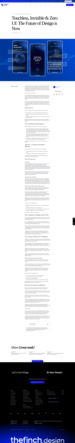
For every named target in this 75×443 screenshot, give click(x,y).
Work (45, 4)
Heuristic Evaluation (13, 400)
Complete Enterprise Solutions (51, 394)
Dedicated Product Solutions (51, 393)
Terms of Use (33, 429)
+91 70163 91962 (25, 423)
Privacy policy (27, 429)
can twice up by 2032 (32, 132)
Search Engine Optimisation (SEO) (28, 407)
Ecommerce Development (38, 401)
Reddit (42, 180)
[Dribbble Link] (53, 429)
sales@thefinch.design (14, 421)
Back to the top (61, 429)
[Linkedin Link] (59, 94)
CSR (62, 394)
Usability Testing (13, 397)
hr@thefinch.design (14, 423)
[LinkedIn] (47, 324)
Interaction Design (13, 401)
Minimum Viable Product (38, 393)
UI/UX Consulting (13, 393)
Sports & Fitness (37, 404)
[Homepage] (4, 5)
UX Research (12, 394)
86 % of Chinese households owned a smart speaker (35, 130)
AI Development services (26, 397)
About (48, 4)
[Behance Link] (54, 94)
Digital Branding (13, 404)
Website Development (38, 398)
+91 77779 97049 (25, 421)
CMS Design (37, 397)
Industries (35, 4)
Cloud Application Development (27, 400)
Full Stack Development (26, 394)
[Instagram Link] (62, 94)
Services (25, 4)
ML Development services (26, 398)
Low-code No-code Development (27, 401)
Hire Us (40, 4)
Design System (13, 398)
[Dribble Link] (57, 94)
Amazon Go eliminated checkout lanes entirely (42, 163)
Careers (63, 393)
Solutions (30, 4)
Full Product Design (38, 394)
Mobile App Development (38, 400)
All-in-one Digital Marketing (27, 406)
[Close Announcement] (73, 1)
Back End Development (26, 393)
